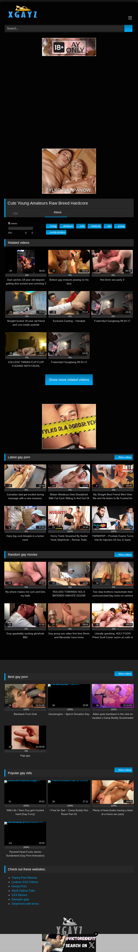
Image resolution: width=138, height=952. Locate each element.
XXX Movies (19, 895)
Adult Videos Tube (23, 890)
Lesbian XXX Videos (25, 882)
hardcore (95, 226)
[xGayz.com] (69, 12)
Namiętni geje (20, 899)
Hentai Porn (19, 886)
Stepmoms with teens (25, 903)
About (57, 212)
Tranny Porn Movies (24, 877)
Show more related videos (69, 380)
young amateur (57, 232)
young (121, 226)
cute (82, 226)
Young (53, 226)
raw (109, 226)
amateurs (68, 226)
